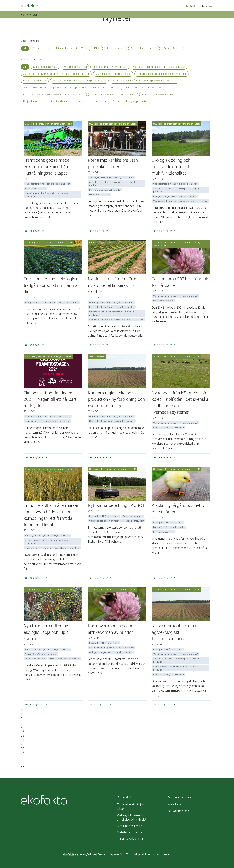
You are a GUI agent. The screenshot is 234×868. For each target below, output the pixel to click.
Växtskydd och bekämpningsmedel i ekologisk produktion (55, 87)
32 (22, 765)
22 (22, 731)
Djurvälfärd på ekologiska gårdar (113, 73)
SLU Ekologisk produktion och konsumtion (145, 854)
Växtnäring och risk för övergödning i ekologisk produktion (144, 80)
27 (22, 752)
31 (22, 761)
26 (22, 748)
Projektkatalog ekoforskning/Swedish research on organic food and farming (65, 101)
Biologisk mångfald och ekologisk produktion (162, 73)
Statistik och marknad (45, 66)
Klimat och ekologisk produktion (144, 87)
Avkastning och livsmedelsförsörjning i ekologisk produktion (56, 73)
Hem (23, 14)
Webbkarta (174, 804)
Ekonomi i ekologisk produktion (130, 101)
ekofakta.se (70, 854)
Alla (25, 48)
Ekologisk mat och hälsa (106, 87)
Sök (192, 5)
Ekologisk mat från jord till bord (110, 66)
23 (22, 735)
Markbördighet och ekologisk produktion (113, 94)
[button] (206, 5)
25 (22, 744)
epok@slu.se (88, 854)
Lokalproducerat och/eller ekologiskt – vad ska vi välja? (54, 94)
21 (22, 727)
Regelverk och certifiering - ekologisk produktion (79, 80)
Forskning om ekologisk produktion (161, 94)
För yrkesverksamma (34, 80)
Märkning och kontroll (75, 66)
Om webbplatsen (178, 811)
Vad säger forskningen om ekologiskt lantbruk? (159, 66)
